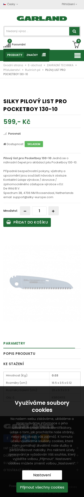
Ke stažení (13, 363)
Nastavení (42, 475)
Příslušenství (12, 70)
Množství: (10, 211)
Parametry (14, 343)
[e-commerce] (42, 18)
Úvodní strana (13, 65)
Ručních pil (33, 70)
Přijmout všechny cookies (42, 487)
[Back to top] (79, 489)
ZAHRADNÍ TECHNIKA (60, 65)
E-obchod (35, 65)
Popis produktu (19, 353)
